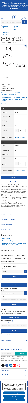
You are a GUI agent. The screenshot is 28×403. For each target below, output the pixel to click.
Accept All (14, 399)
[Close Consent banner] (25, 381)
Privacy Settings (14, 393)
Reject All (14, 396)
